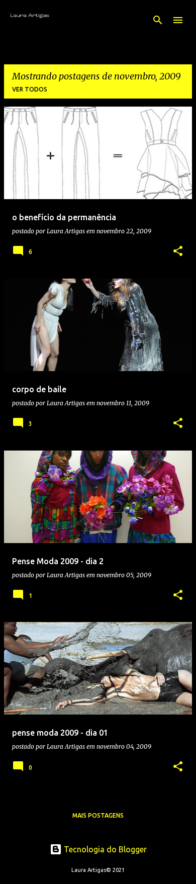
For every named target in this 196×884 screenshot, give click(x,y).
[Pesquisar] (158, 20)
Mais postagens (98, 815)
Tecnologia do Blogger (104, 849)
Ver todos (29, 89)
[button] (178, 251)
